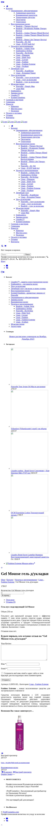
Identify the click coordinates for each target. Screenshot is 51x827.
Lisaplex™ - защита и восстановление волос (29, 282)
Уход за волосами (23, 199)
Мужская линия (22, 208)
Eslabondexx (21, 215)
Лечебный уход (22, 193)
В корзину (5, 595)
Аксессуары (16, 326)
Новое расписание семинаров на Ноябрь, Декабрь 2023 (28, 337)
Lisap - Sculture (22, 322)
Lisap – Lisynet (27, 184)
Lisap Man (25, 213)
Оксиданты (25, 139)
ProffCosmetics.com (11, 812)
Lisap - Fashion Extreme (25, 320)
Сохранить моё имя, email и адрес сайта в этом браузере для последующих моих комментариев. (22, 674)
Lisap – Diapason (28, 179)
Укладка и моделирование (27, 170)
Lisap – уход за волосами (31, 204)
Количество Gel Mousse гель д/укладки (17, 590)
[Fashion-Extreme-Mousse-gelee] (20, 563)
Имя (3, 664)
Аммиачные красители (30, 133)
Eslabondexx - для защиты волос (24, 284)
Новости (14, 228)
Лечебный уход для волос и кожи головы (28, 288)
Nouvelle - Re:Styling (24, 311)
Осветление (26, 141)
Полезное (20, 235)
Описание (10, 600)
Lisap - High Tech (23, 313)
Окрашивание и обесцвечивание (25, 297)
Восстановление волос (25, 144)
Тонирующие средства (30, 137)
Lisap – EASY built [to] (30, 168)
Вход (3, 261)
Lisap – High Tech (28, 182)
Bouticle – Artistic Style (30, 173)
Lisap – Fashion (27, 186)
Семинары (15, 226)
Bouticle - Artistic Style (25, 306)
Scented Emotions (23, 222)
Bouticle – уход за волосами (32, 206)
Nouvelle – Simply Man (30, 210)
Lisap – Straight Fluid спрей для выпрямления (15, 762)
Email (4, 668)
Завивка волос (22, 217)
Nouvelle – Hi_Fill (28, 166)
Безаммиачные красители (31, 135)
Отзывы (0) (10, 602)
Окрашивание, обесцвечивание (29, 130)
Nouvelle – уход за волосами (32, 202)
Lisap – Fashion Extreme (30, 188)
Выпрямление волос (19, 302)
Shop (3, 580)
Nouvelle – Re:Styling (29, 177)
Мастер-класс (21, 233)
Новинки (20, 231)
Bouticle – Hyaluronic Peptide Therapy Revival (32, 149)
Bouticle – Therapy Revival (31, 146)
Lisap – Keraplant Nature (31, 197)
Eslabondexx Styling (29, 175)
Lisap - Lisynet (22, 315)
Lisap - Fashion (22, 317)
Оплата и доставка (19, 237)
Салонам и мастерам (19, 224)
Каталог (14, 128)
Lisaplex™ (20, 219)
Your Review (6, 644)
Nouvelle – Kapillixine (30, 195)
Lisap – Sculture (27, 190)
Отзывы (14, 239)
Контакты (15, 242)
